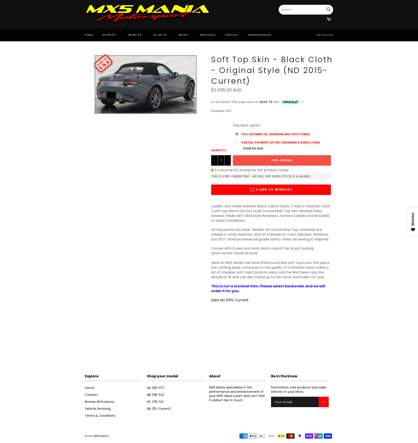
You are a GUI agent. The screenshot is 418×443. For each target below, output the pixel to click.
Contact (232, 35)
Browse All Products (99, 402)
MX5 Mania (101, 436)
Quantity (218, 150)
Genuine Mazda (259, 35)
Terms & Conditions (100, 415)
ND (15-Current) (159, 408)
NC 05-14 (160, 35)
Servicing (207, 35)
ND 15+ (183, 35)
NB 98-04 (135, 35)
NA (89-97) (155, 388)
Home (89, 35)
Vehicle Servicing (98, 408)
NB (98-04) (155, 395)
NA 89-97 (109, 35)
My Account (325, 35)
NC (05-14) (155, 402)
